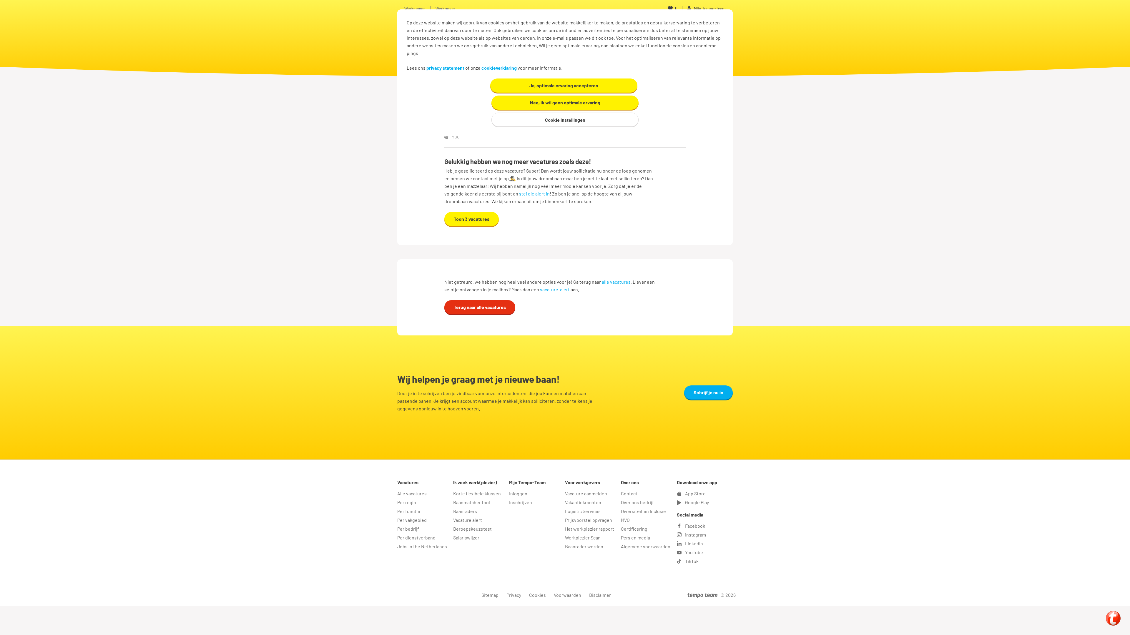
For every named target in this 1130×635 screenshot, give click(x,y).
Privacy (513, 595)
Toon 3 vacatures (471, 219)
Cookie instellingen (565, 120)
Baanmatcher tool (471, 502)
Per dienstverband (416, 537)
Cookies (537, 595)
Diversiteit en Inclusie (643, 511)
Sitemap (489, 595)
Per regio (406, 502)
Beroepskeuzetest (472, 529)
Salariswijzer (466, 537)
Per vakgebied (412, 520)
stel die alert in (534, 193)
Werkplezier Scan (583, 537)
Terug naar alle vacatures (480, 307)
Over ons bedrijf (637, 502)
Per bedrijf (408, 529)
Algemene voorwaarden (645, 546)
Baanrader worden (584, 546)
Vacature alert (467, 520)
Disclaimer (600, 595)
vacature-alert (555, 289)
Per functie (408, 511)
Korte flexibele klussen (477, 493)
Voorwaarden (567, 595)
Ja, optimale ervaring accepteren (563, 85)
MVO (625, 520)
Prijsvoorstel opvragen (588, 520)
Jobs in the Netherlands (422, 546)
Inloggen (518, 493)
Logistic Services (583, 511)
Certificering (634, 529)
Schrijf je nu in (708, 392)
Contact (629, 493)
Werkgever (445, 8)
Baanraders (465, 511)
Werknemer (414, 8)
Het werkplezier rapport (589, 529)
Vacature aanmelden (586, 493)
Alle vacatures (412, 493)
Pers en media (635, 537)
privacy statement (445, 68)
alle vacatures (616, 282)
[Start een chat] (1113, 618)
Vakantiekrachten (583, 502)
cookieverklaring (499, 68)
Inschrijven (520, 502)
